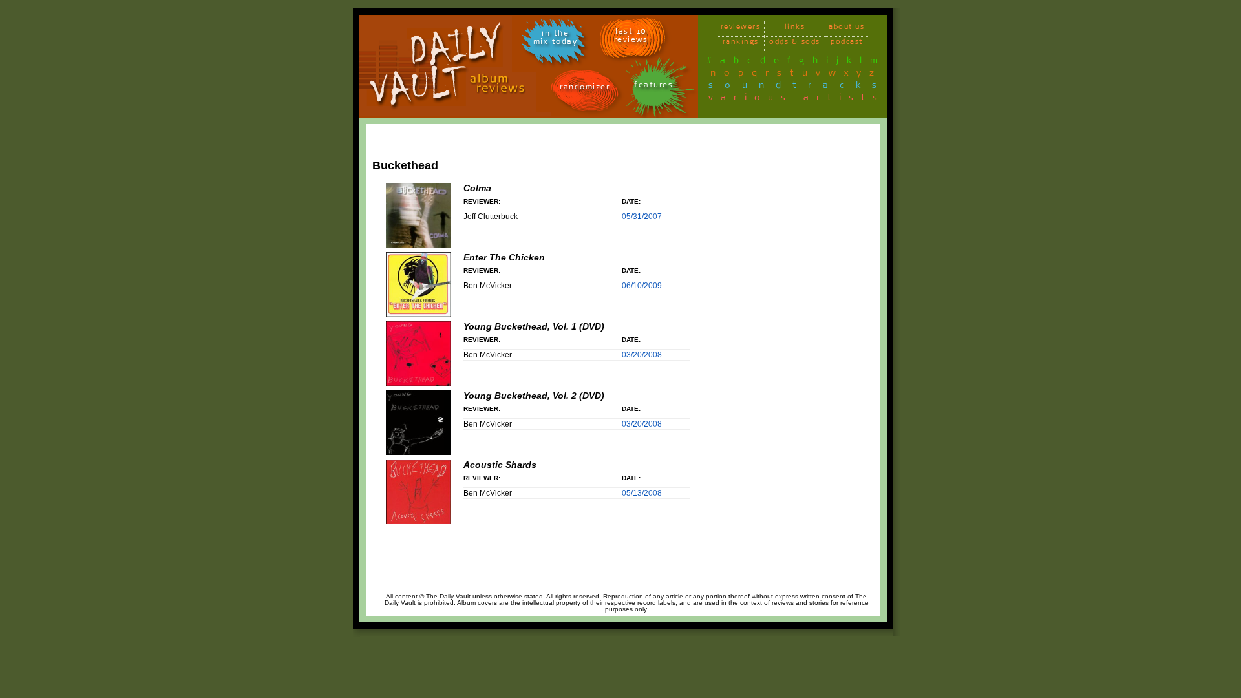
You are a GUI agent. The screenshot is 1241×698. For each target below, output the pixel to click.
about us (846, 29)
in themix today (555, 39)
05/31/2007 (642, 216)
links (795, 29)
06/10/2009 (642, 285)
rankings (741, 43)
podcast (847, 43)
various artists (796, 99)
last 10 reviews (631, 37)
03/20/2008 (642, 354)
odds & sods (794, 43)
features (653, 86)
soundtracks (798, 87)
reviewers (741, 29)
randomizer (585, 88)
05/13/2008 (642, 493)
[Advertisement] (825, 321)
